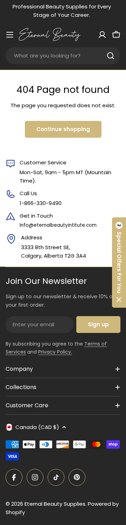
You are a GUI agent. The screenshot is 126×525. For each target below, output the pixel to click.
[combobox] (63, 55)
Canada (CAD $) (37, 427)
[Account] (102, 34)
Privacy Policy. (55, 351)
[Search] (110, 56)
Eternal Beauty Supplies (54, 503)
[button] (119, 262)
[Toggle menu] (10, 34)
